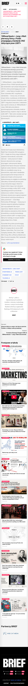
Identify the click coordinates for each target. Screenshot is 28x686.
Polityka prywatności (17, 683)
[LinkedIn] (13, 281)
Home (4, 9)
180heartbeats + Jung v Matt (11, 268)
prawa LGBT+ (19, 271)
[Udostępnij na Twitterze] (7, 27)
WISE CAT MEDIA (16, 680)
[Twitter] (11, 281)
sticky (17, 275)
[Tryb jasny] (16, 3)
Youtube (20, 673)
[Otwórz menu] (26, 3)
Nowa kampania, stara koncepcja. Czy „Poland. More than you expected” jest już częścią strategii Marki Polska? (13, 498)
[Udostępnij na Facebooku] (3, 27)
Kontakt (6, 683)
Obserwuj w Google (14, 259)
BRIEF (17, 31)
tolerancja (6, 278)
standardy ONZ (7, 275)
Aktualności (13, 9)
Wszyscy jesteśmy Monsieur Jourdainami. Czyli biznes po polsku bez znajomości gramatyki (13, 591)
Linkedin (20, 671)
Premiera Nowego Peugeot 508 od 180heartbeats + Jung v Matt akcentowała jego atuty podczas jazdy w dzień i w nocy (14, 333)
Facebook (9, 671)
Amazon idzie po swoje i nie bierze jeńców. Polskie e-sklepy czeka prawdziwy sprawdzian (13, 327)
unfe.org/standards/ (13, 243)
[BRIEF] (14, 291)
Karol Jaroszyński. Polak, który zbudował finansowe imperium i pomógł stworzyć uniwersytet (13, 567)
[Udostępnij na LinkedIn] (12, 27)
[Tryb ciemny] (22, 3)
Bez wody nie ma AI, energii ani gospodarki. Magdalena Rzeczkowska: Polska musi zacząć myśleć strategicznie (13, 407)
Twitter (9, 673)
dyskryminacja (7, 271)
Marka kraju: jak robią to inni (9, 452)
